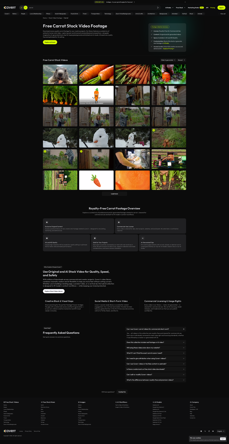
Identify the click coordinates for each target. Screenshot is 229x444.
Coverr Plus (192, 407)
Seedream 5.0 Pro (157, 420)
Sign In (221, 8)
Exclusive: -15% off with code (91, 103)
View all (222, 14)
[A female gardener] (96, 116)
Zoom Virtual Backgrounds (10, 424)
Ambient (43, 420)
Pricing (212, 8)
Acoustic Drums (44, 424)
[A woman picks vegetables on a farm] (96, 159)
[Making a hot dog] (132, 159)
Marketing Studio (195, 8)
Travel (5, 418)
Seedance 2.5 (156, 405)
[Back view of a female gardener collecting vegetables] (169, 95)
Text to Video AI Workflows (121, 405)
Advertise (192, 415)
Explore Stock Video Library (54, 291)
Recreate (132, 103)
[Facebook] (209, 431)
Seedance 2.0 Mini (157, 415)
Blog (191, 411)
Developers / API (194, 409)
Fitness (5, 411)
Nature (5, 405)
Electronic (43, 418)
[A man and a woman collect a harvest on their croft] (132, 116)
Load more (114, 194)
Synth (42, 405)
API (207, 8)
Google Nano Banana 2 (158, 407)
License (21, 431)
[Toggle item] (183, 329)
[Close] (185, 2)
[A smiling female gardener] (60, 116)
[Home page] (10, 8)
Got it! (223, 439)
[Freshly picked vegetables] (169, 138)
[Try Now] (134, 2)
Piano (42, 411)
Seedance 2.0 (156, 409)
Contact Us (122, 392)
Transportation (7, 420)
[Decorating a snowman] (60, 138)
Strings (42, 422)
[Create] (21, 7)
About (191, 405)
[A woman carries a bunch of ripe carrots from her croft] (169, 116)
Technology (6, 422)
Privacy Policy (28, 431)
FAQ (191, 413)
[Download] (147, 103)
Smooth (43, 415)
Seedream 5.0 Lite (157, 422)
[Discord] (213, 431)
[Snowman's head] (96, 138)
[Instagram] (201, 431)
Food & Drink (7, 415)
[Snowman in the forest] (132, 138)
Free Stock (179, 8)
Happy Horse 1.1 (156, 424)
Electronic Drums (45, 407)
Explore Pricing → (168, 48)
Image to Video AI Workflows (122, 407)
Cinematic (43, 413)
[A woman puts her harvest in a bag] (132, 95)
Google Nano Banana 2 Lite (159, 411)
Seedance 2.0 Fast (157, 413)
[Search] (25, 7)
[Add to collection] (147, 88)
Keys (42, 409)
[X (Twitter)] (205, 431)
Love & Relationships (9, 409)
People (5, 407)
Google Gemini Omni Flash (159, 418)
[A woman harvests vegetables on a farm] (60, 159)
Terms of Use (37, 431)
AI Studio (168, 8)
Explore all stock (50, 42)
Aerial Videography (8, 413)
